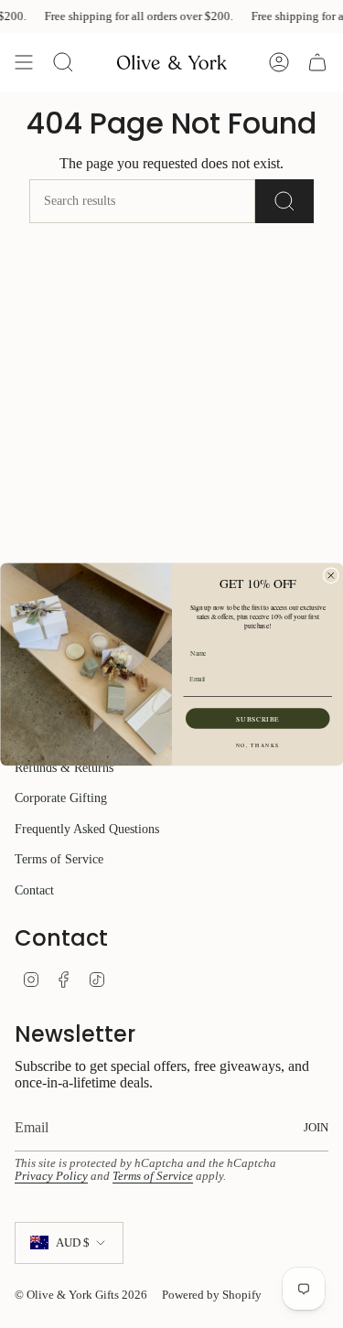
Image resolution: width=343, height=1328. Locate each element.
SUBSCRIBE (257, 718)
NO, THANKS (257, 745)
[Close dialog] (331, 575)
